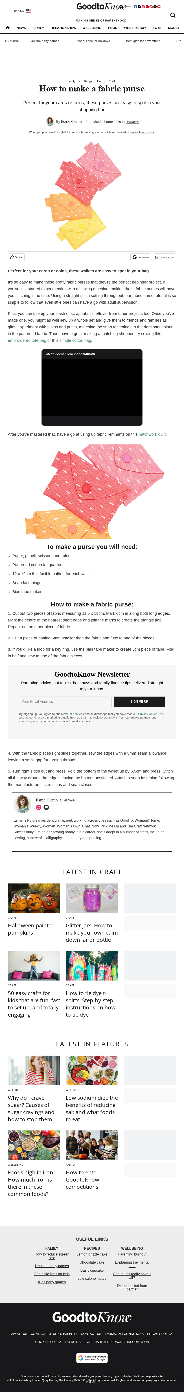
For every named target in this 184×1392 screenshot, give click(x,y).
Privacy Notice (147, 714)
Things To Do (92, 81)
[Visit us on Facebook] (135, 6)
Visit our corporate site (148, 1376)
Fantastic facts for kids (52, 1274)
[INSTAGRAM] (40, 807)
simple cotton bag (75, 340)
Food (112, 28)
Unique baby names (45, 41)
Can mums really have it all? (132, 1275)
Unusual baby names (52, 1266)
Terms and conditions (124, 1334)
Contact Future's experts (54, 1334)
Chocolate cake (91, 1262)
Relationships (63, 28)
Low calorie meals (91, 1278)
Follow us (143, 257)
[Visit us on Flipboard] (151, 6)
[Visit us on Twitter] (139, 6)
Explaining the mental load (132, 1264)
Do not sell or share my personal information (107, 1342)
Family (38, 28)
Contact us (91, 1334)
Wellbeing (92, 28)
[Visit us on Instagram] (143, 6)
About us (19, 1334)
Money (174, 28)
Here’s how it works (142, 132)
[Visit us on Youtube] (158, 6)
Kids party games (52, 1282)
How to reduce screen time (52, 1256)
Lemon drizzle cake (92, 1254)
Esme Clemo (71, 121)
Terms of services (73, 714)
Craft (112, 81)
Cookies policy (48, 1342)
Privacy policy (160, 1334)
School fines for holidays (92, 41)
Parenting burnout (132, 1254)
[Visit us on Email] (155, 6)
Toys (157, 28)
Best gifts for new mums (143, 41)
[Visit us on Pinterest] (147, 6)
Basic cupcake (92, 1270)
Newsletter (167, 257)
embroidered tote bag (27, 340)
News (21, 28)
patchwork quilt (152, 434)
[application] (92, 387)
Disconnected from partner (132, 1287)
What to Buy (135, 28)
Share (19, 257)
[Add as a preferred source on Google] (92, 1358)
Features (132, 121)
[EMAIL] (47, 807)
